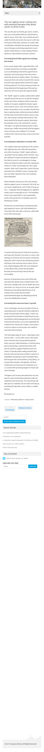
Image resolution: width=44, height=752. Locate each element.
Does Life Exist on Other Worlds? (13, 444)
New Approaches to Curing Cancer (22, 399)
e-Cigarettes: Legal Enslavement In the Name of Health (20, 440)
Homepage (9, 410)
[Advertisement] (22, 493)
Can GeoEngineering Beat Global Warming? (17, 433)
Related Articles (25, 408)
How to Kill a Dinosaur (10, 447)
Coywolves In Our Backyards (12, 436)
